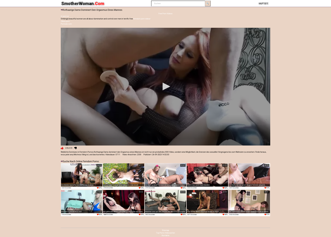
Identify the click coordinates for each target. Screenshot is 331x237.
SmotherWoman (82, 3)
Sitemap (165, 230)
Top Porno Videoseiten (165, 233)
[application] (165, 87)
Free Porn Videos (165, 14)
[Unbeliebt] (75, 148)
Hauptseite (263, 3)
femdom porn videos (142, 19)
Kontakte (165, 235)
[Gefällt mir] (62, 148)
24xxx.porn (65, 21)
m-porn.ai (65, 16)
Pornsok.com (66, 24)
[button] (165, 86)
